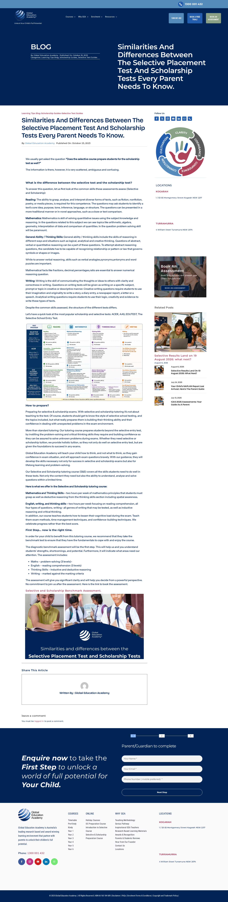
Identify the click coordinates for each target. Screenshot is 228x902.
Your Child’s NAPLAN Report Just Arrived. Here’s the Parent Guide (187, 387)
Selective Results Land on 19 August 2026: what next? (185, 372)
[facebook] (157, 119)
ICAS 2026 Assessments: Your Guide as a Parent (186, 403)
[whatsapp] (54, 861)
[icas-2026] (159, 397)
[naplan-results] (159, 382)
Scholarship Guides (68, 57)
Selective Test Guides (87, 57)
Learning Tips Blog (50, 57)
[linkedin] (179, 119)
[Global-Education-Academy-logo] (31, 809)
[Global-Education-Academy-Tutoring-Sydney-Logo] (25, 11)
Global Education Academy (46, 55)
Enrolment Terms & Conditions (139, 895)
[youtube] (173, 119)
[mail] (184, 119)
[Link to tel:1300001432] (180, 4)
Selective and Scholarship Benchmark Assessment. (63, 590)
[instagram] (168, 119)
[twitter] (162, 119)
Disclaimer (116, 895)
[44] (159, 366)
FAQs (124, 895)
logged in (39, 721)
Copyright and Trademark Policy (165, 895)
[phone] (190, 119)
